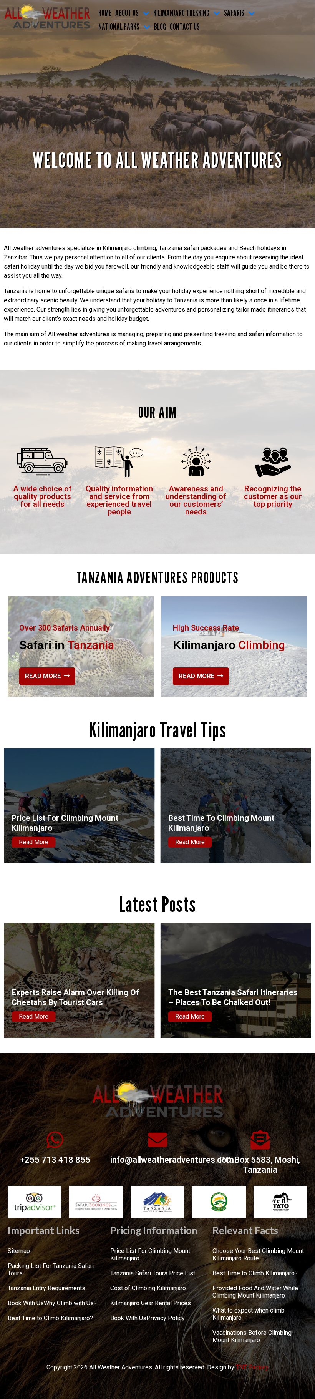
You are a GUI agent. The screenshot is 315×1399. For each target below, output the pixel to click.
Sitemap (19, 1251)
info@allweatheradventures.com (172, 1160)
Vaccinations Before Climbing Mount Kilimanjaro (252, 1336)
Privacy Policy (165, 1318)
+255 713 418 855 (55, 1160)
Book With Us (26, 1303)
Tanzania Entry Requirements (46, 1288)
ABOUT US (127, 13)
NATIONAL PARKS (118, 27)
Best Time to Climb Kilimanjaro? (50, 1318)
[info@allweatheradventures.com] (157, 1139)
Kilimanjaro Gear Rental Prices (150, 1303)
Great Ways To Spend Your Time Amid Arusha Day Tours (226, 997)
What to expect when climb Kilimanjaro (248, 1314)
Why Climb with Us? (70, 1303)
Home (104, 13)
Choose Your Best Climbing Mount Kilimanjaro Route (230, 822)
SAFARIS (234, 13)
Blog (160, 27)
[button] (27, 805)
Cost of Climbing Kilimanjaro (148, 1288)
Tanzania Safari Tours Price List (152, 1273)
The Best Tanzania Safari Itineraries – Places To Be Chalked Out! (76, 997)
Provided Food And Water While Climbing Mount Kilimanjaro (255, 1291)
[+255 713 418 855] (55, 1139)
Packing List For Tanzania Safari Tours (51, 1269)
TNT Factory (252, 1367)
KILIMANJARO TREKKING (181, 13)
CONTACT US (185, 27)
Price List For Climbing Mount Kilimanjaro (150, 1254)
